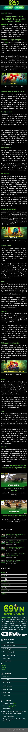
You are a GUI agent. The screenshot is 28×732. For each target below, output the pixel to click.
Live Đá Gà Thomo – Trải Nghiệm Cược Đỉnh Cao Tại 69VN (14, 516)
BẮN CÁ (3, 573)
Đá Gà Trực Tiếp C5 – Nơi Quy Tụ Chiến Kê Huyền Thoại (14, 489)
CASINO (3, 576)
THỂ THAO (4, 591)
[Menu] (2, 3)
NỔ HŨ (3, 588)
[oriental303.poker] (14, 2)
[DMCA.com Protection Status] (3, 666)
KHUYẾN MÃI (4, 585)
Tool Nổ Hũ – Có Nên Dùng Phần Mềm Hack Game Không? (15, 548)
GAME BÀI (4, 582)
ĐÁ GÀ (3, 579)
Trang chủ (4, 13)
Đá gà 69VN (4, 24)
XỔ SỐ (3, 594)
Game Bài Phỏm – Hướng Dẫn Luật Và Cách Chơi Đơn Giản (15, 535)
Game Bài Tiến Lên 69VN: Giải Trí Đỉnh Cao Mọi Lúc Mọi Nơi (15, 541)
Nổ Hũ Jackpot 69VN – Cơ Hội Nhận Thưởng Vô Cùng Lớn (16, 554)
